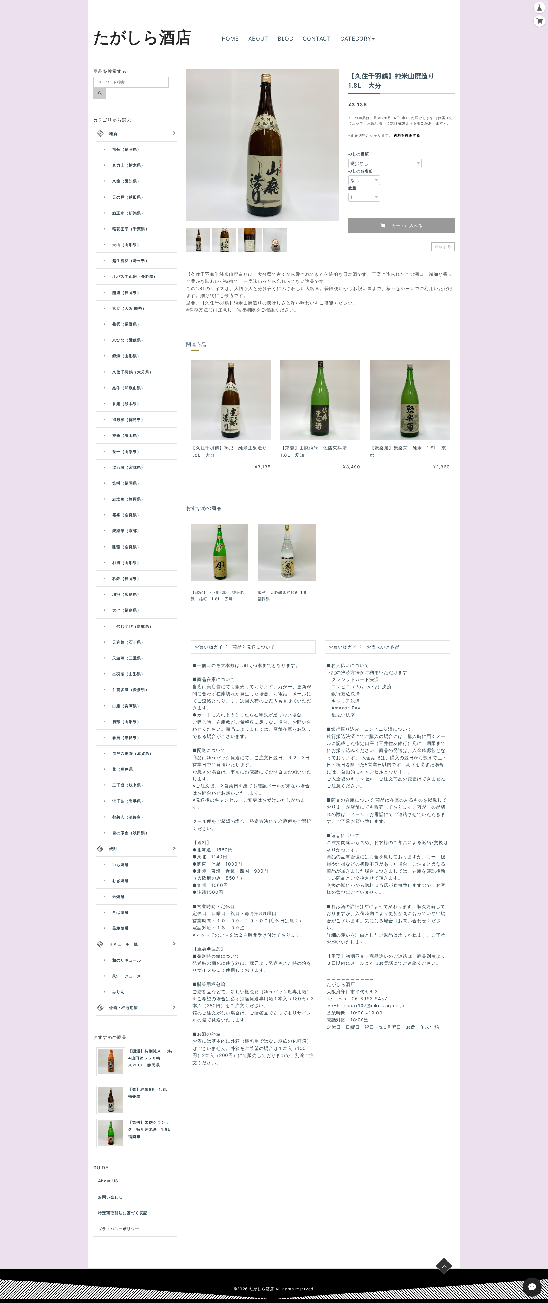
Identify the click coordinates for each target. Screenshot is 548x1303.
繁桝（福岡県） (126, 483)
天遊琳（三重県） (128, 658)
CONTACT (317, 38)
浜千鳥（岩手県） (128, 801)
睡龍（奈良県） (126, 546)
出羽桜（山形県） (128, 673)
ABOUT (258, 38)
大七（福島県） (126, 610)
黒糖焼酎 (120, 928)
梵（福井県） (124, 769)
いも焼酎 (120, 864)
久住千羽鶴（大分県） (132, 372)
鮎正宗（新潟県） (128, 213)
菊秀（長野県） (126, 324)
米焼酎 (118, 896)
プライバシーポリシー (118, 1228)
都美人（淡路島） (128, 817)
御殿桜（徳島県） (128, 419)
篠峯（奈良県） (126, 514)
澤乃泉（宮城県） (128, 467)
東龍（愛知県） (126, 181)
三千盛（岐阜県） (128, 785)
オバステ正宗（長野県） (135, 276)
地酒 (113, 133)
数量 (352, 188)
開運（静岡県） (126, 292)
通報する (443, 246)
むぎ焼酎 (120, 880)
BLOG (285, 38)
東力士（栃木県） (128, 165)
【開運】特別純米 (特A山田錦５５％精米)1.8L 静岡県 (150, 1058)
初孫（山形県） (126, 721)
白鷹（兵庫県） (126, 705)
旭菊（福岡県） (126, 149)
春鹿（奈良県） (126, 737)
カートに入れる (406, 225)
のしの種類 (358, 153)
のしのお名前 (360, 170)
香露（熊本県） (126, 403)
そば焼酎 (120, 912)
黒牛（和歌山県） (128, 387)
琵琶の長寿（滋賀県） (132, 753)
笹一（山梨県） (126, 451)
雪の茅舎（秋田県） (130, 832)
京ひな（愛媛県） (128, 340)
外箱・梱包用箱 (123, 1007)
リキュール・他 (123, 944)
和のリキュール (126, 960)
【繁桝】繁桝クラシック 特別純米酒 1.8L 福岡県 (151, 1129)
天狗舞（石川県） (128, 642)
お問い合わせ (110, 1197)
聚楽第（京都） (126, 530)
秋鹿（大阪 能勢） (129, 308)
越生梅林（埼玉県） (130, 260)
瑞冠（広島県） (126, 594)
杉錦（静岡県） (126, 578)
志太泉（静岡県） (128, 499)
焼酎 (113, 848)
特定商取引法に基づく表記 (122, 1213)
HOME (230, 38)
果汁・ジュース (126, 976)
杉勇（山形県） (126, 562)
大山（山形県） (126, 244)
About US (108, 1181)
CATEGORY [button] (355, 38)
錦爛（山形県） (126, 355)
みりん (118, 991)
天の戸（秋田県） (128, 197)
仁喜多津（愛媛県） (130, 689)
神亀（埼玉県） (126, 435)
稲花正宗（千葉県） (130, 228)
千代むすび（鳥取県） (132, 626)
